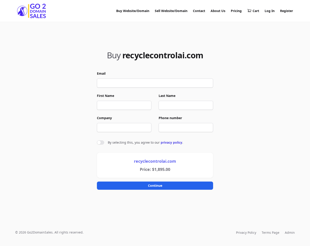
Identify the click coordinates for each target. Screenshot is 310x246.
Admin (290, 232)
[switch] (100, 142)
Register (286, 11)
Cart (256, 11)
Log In (270, 11)
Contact (199, 11)
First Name (105, 95)
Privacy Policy (246, 232)
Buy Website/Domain (132, 11)
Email (101, 73)
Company (104, 118)
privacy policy (171, 142)
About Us (218, 11)
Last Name (167, 95)
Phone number (170, 118)
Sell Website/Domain (171, 11)
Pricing (236, 11)
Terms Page (270, 232)
